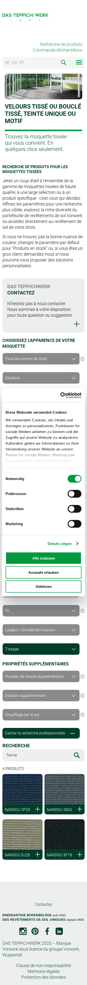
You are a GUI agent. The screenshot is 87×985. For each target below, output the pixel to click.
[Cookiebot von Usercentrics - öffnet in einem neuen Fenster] (61, 395)
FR (21, 62)
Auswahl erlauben (43, 572)
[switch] (74, 494)
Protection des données (43, 977)
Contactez (43, 904)
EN (14, 62)
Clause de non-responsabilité (43, 965)
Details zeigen (60, 543)
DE (7, 62)
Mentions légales (44, 971)
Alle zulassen (43, 558)
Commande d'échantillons (57, 50)
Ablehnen (44, 586)
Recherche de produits (61, 44)
